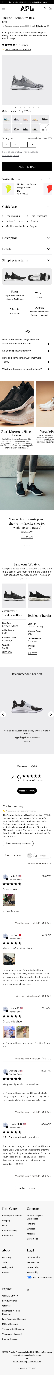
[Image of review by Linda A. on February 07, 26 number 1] (9, 900)
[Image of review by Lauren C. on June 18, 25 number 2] (22, 1032)
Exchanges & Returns (12, 1215)
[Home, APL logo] (27, 8)
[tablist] (27, 107)
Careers (5, 1272)
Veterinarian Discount (12, 1334)
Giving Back (7, 1267)
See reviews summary (18, 49)
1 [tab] (15, 107)
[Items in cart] (50, 8)
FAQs (4, 1225)
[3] (29, 545)
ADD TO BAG (22, 194)
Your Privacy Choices (42, 1277)
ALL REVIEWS (27, 537)
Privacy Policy (33, 1257)
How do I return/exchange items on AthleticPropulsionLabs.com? (20, 341)
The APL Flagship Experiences (35, 1217)
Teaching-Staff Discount (13, 1329)
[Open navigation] (3, 8)
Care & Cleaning (9, 1230)
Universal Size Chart (37, 138)
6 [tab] (38, 107)
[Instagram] (28, 1289)
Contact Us (7, 1235)
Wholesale (31, 1228)
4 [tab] (29, 107)
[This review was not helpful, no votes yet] (48, 922)
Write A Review (27, 790)
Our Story (6, 1257)
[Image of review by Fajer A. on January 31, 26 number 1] (9, 959)
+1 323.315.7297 (34, 1361)
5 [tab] (33, 107)
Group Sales (32, 1238)
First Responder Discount (14, 1319)
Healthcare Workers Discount (11, 1312)
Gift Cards (7, 1305)
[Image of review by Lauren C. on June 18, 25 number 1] (9, 1032)
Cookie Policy (33, 1267)
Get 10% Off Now (10, 1295)
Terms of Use (33, 1262)
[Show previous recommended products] (41, 179)
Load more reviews (27, 1188)
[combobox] (39, 863)
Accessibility (32, 1272)
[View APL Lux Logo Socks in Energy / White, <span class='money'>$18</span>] (8, 189)
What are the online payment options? (22, 368)
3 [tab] (24, 107)
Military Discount (10, 1324)
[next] (52, 2)
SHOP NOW (7, 652)
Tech (4, 1262)
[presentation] (15, 107)
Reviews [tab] (22, 766)
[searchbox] (14, 855)
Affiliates (31, 1233)
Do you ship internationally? (16, 350)
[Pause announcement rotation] (3, 2)
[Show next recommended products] (50, 179)
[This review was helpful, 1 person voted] (43, 995)
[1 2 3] (27, 545)
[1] (24, 545)
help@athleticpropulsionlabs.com (27, 1355)
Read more (18, 1163)
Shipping (6, 1220)
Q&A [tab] (34, 766)
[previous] (45, 2)
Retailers (31, 1223)
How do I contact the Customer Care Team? (21, 359)
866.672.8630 (19, 1361)
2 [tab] (20, 107)
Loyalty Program (9, 1300)
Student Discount (10, 1339)
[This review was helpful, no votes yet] (43, 922)
